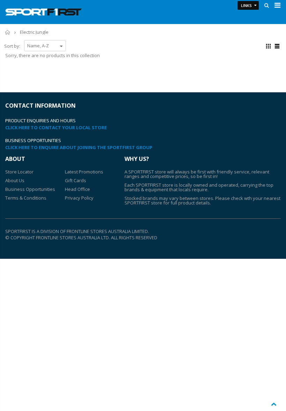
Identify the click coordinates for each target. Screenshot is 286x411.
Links (246, 5)
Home (7, 32)
